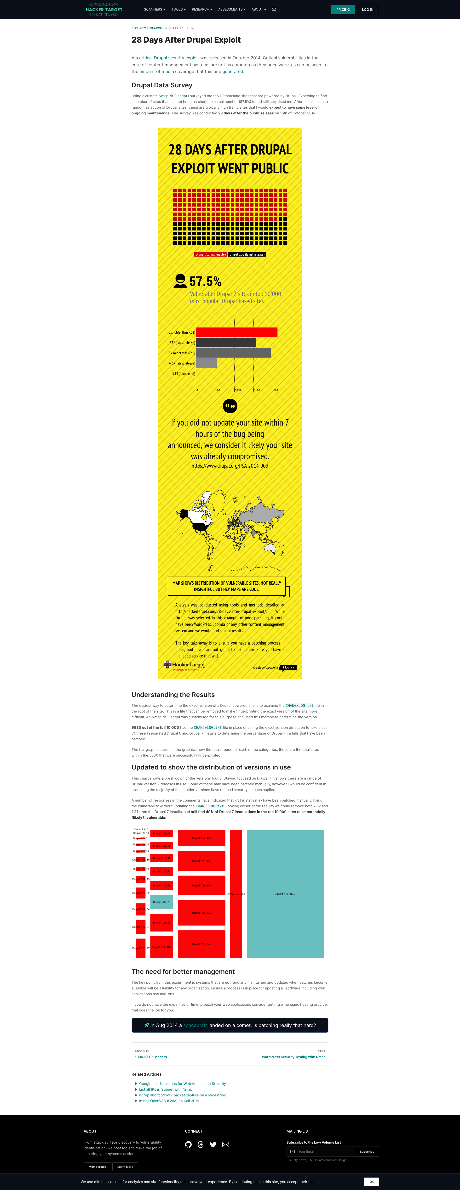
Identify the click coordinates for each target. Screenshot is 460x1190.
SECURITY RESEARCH (147, 28)
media (168, 71)
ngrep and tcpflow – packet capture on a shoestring (182, 1095)
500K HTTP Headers (150, 1057)
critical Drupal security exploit (169, 57)
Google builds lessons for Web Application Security (182, 1083)
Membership (97, 1166)
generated (232, 71)
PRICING (343, 9)
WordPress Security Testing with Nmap (294, 1057)
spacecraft (195, 1025)
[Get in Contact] (274, 9)
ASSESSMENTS (230, 9)
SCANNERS (153, 9)
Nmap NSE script (173, 96)
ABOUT (257, 9)
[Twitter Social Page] (215, 1145)
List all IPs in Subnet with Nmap (165, 1089)
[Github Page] (190, 1145)
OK (372, 1182)
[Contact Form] (225, 1145)
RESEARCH (200, 9)
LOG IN (367, 9)
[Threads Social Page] (202, 1145)
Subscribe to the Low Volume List (314, 1142)
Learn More (125, 1166)
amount (147, 71)
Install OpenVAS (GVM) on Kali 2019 (169, 1101)
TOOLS (177, 9)
